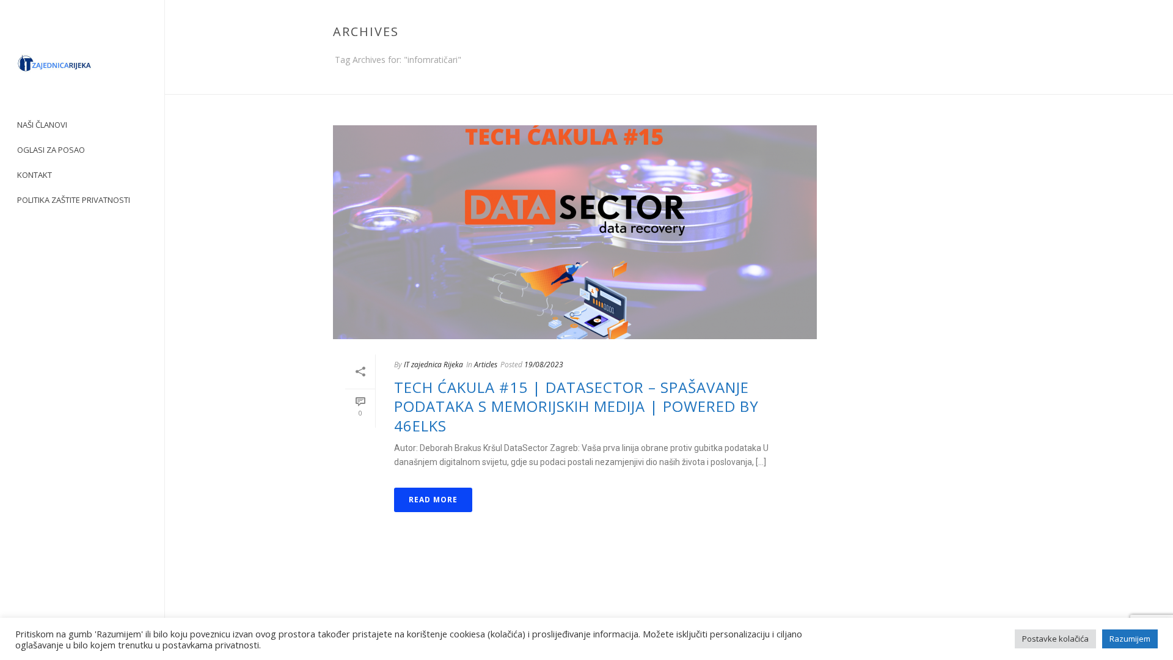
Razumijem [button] (1129, 638)
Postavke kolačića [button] (1055, 638)
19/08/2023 (543, 364)
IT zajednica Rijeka (433, 364)
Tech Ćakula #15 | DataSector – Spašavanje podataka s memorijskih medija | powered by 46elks (576, 406)
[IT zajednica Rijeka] (82, 67)
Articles (485, 364)
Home (981, 82)
